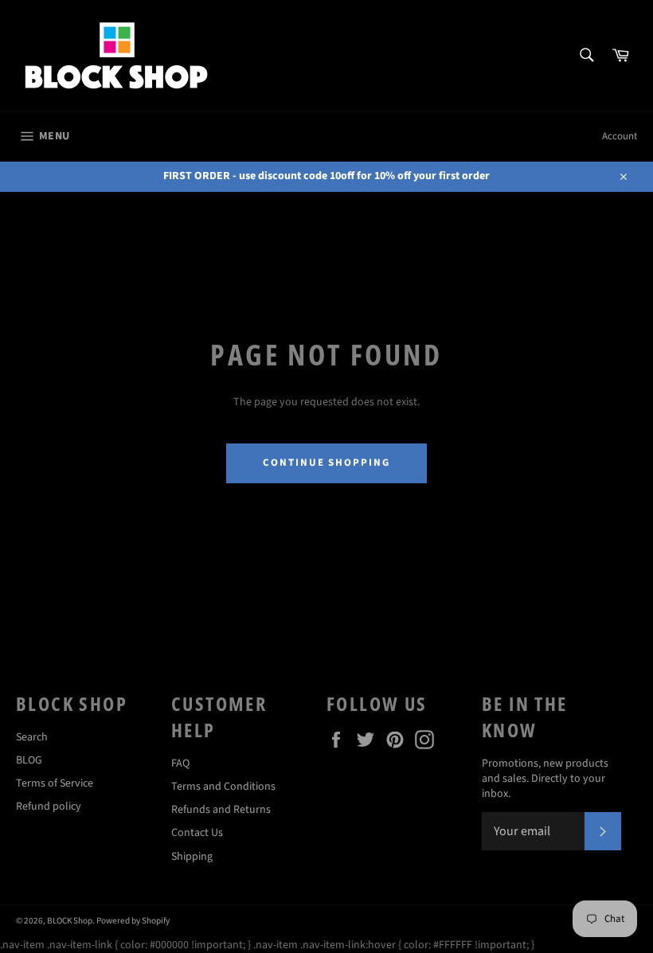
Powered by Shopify (133, 921)
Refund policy (48, 806)
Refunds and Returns (221, 810)
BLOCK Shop (69, 921)
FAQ (180, 763)
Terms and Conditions (223, 787)
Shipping (192, 857)
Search (32, 737)
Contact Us (197, 833)
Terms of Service (54, 783)
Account (619, 136)
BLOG (29, 760)
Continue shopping (326, 462)
